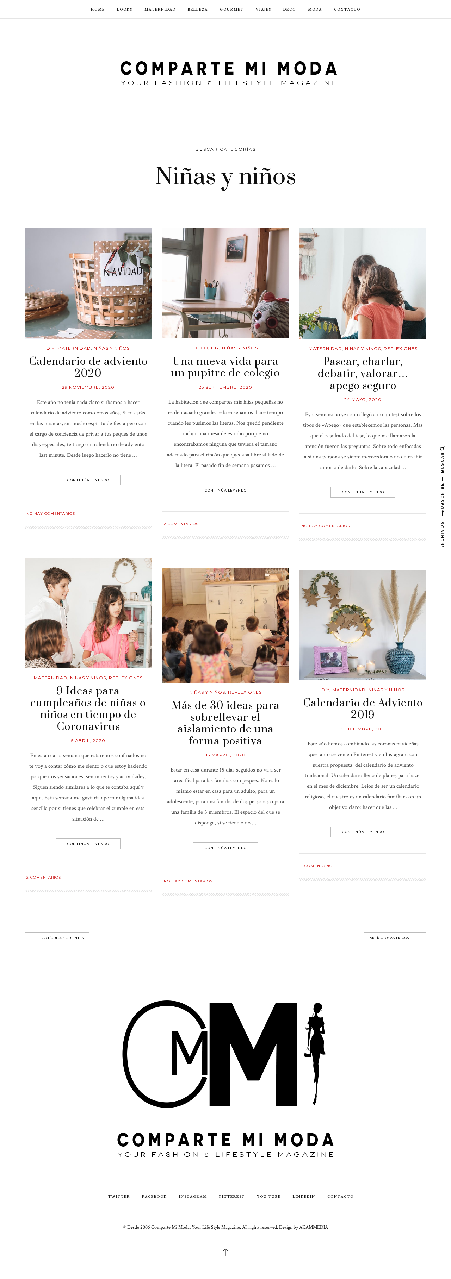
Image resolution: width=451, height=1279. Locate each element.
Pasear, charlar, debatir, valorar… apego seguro (363, 373)
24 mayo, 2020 (363, 399)
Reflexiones (401, 348)
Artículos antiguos (389, 938)
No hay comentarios (50, 513)
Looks (124, 9)
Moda (315, 9)
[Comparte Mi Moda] (225, 71)
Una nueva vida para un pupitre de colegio (225, 367)
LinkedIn (304, 1196)
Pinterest (232, 1196)
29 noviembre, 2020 (88, 387)
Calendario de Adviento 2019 (363, 709)
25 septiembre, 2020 (225, 387)
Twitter (119, 1196)
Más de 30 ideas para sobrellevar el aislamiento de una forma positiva (226, 723)
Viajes (263, 9)
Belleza (198, 9)
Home (98, 9)
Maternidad (160, 9)
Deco (289, 9)
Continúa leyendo (88, 480)
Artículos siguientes (63, 938)
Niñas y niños (112, 348)
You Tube (269, 1196)
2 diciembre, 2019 (363, 728)
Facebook (154, 1196)
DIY (51, 348)
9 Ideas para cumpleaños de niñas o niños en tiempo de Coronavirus (88, 709)
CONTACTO (347, 9)
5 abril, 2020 (88, 740)
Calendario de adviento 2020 (88, 367)
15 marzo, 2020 (226, 754)
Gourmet (232, 9)
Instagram (193, 1196)
